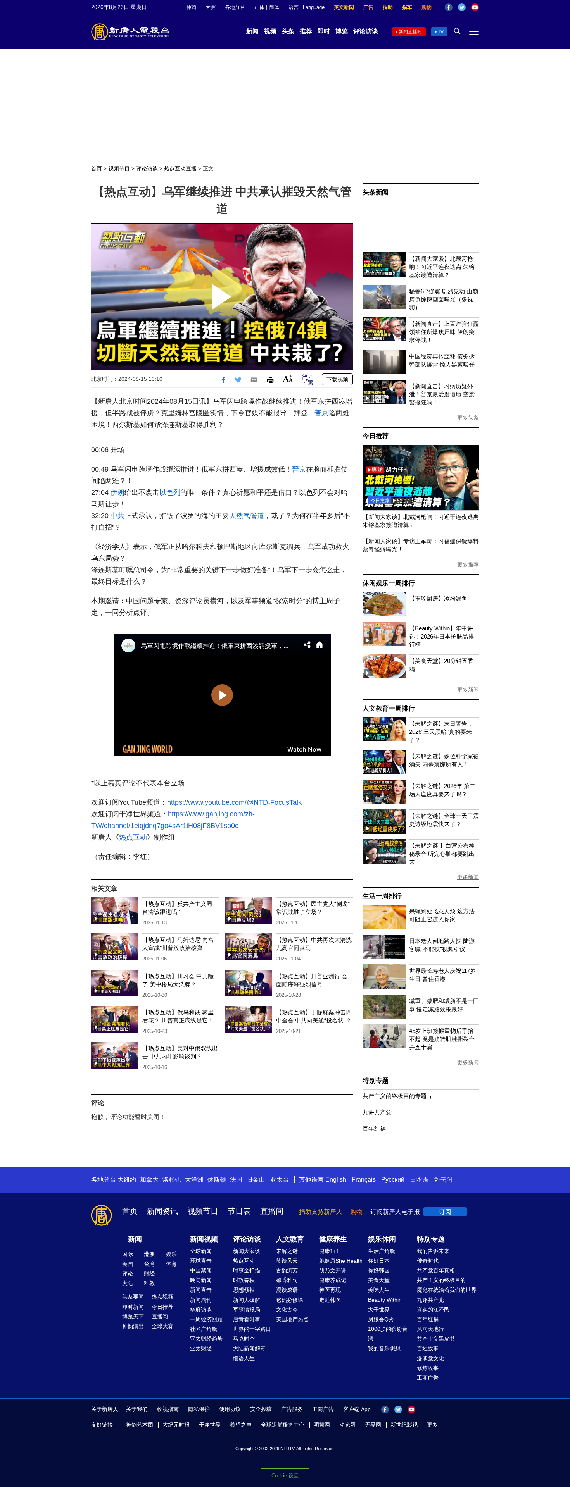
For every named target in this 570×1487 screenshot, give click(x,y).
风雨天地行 (430, 1329)
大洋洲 (194, 1179)
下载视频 (337, 379)
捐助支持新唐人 (320, 1211)
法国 (236, 1179)
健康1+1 (329, 1251)
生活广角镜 (381, 1251)
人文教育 (290, 1239)
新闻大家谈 (246, 1251)
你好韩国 (379, 1270)
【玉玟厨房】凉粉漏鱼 (438, 598)
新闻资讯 (162, 1211)
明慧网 (322, 1425)
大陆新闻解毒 (249, 1348)
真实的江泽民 (433, 1309)
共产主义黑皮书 (436, 1339)
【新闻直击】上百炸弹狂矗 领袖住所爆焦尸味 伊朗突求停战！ (444, 331)
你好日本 (379, 1261)
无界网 (373, 1425)
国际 (127, 1254)
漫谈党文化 (430, 1358)
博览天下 (133, 1316)
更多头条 (468, 418)
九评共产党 (377, 1112)
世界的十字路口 (252, 1329)
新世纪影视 (404, 1425)
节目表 (239, 1211)
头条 (288, 31)
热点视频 (162, 1297)
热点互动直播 (180, 168)
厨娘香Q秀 (381, 1319)
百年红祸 (374, 1128)
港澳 (149, 1254)
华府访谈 (201, 1309)
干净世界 (210, 1425)
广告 (368, 7)
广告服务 (292, 1409)
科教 (149, 1283)
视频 (270, 31)
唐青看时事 (246, 1319)
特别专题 (376, 1080)
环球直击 (201, 1261)
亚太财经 (201, 1348)
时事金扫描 (246, 1270)
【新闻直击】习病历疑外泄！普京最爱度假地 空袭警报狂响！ (442, 394)
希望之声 (241, 1425)
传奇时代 (428, 1261)
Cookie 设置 (285, 1475)
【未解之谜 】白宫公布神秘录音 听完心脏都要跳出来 (442, 853)
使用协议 (230, 1409)
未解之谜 (287, 1251)
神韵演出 (133, 1326)
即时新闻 (133, 1307)
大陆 (127, 1283)
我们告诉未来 (433, 1251)
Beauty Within (385, 1300)
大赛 (211, 7)
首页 (96, 168)
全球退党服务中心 (282, 1425)
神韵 (191, 7)
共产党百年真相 (436, 1270)
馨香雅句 (287, 1280)
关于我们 (137, 1409)
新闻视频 (204, 1239)
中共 (117, 516)
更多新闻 (468, 690)
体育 (171, 1264)
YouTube (475, 7)
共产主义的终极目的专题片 (397, 1096)
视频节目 (119, 168)
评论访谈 (365, 31)
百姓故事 (428, 1348)
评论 (127, 1273)
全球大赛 (162, 1326)
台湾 (149, 1264)
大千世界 (379, 1309)
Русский (392, 1179)
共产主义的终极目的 (441, 1280)
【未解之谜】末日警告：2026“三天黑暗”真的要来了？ (441, 731)
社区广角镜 (203, 1329)
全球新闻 (201, 1251)
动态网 (347, 1425)
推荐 (306, 31)
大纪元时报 (176, 1425)
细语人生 (244, 1358)
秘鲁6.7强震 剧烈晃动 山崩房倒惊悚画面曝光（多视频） (443, 299)
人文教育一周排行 (389, 708)
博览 (341, 31)
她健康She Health (341, 1261)
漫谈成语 (287, 1290)
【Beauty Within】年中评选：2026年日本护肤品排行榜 (441, 636)
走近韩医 (330, 1300)
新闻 (252, 31)
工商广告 (428, 1378)
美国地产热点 (292, 1319)
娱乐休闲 (382, 1239)
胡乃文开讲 (332, 1270)
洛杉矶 (171, 1179)
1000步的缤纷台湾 (388, 1334)
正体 (259, 7)
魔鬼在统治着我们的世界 (447, 1290)
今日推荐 (376, 436)
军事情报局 (246, 1309)
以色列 (169, 492)
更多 (432, 1425)
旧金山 (255, 1179)
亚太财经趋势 (206, 1339)
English (335, 1179)
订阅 (445, 1211)
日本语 (419, 1179)
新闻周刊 (201, 1300)
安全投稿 (261, 1409)
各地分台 (235, 7)
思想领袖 (244, 1290)
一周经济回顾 (206, 1319)
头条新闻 (376, 192)
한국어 (443, 1179)
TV (441, 31)
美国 (127, 1264)
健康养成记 (332, 1280)
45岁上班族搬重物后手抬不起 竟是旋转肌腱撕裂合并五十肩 (442, 1038)
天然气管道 (246, 516)
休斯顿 (216, 1179)
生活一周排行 (382, 896)
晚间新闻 (201, 1280)
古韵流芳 (287, 1270)
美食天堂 (379, 1280)
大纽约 (126, 1179)
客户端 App (357, 1409)
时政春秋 (244, 1280)
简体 (274, 7)
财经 (149, 1273)
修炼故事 (428, 1368)
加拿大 (149, 1179)
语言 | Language (306, 7)
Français (364, 1179)
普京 (321, 413)
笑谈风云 (287, 1261)
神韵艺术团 (139, 1425)
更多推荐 (468, 564)
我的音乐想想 (384, 1348)
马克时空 (244, 1339)
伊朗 (117, 492)
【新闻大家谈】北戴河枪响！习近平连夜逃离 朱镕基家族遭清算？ (442, 266)
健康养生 (333, 1239)
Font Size (288, 378)
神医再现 (330, 1290)
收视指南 (168, 1409)
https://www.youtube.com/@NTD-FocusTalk (234, 802)
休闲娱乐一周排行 (389, 583)
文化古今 (287, 1309)
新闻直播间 (410, 31)
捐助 (388, 7)
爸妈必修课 (289, 1300)
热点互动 (133, 837)
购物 (426, 7)
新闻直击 (201, 1290)
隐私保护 (199, 1409)
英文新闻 (344, 7)
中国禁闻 (201, 1270)
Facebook (449, 7)
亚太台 (279, 1179)
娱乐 (171, 1254)
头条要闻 (133, 1297)
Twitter (462, 7)
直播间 (271, 1211)
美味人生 (379, 1290)
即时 (324, 31)
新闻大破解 (246, 1300)
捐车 (407, 7)
